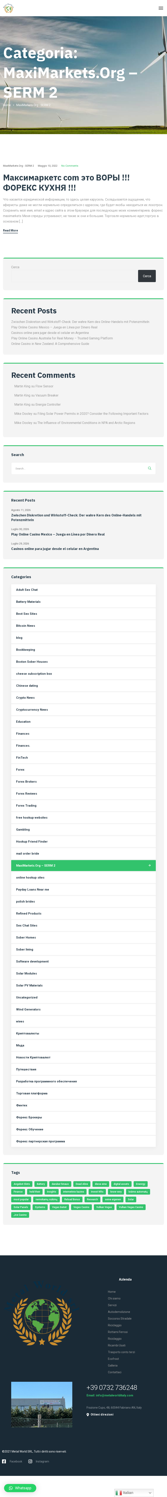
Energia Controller (48, 404)
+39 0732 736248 (112, 1387)
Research (92, 1199)
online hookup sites (30, 877)
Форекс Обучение (29, 1129)
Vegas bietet (59, 1207)
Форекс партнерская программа (40, 1141)
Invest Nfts (97, 1191)
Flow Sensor (44, 386)
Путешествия (26, 1069)
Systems (40, 1207)
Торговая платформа (31, 1093)
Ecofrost (113, 1358)
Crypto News (25, 698)
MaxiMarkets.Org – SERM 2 (35, 865)
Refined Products (28, 913)
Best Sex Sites (26, 614)
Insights (51, 1191)
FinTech (22, 757)
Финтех (21, 1105)
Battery (41, 1184)
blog (19, 638)
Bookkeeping (25, 650)
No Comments (69, 165)
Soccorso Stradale (120, 1318)
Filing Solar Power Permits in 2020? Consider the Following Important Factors (92, 414)
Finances (22, 733)
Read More (10, 230)
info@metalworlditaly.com (114, 1395)
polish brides (25, 901)
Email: (91, 1395)
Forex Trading (26, 805)
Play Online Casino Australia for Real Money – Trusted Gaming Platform (62, 338)
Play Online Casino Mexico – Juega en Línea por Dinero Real (54, 327)
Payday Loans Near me (32, 889)
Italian (127, 1492)
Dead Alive (82, 1184)
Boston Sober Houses (32, 662)
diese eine (101, 1184)
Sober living (24, 949)
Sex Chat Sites (26, 925)
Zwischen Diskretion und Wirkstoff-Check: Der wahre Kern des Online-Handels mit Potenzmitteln (80, 322)
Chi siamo (114, 1298)
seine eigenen (113, 1199)
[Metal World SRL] (17, 8)
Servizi (112, 1305)
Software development (32, 961)
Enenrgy (140, 1184)
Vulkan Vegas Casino (131, 1207)
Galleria (113, 1365)
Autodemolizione (119, 1311)
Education (23, 722)
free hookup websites (31, 817)
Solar (131, 1199)
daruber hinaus (60, 1184)
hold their (35, 1191)
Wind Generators (28, 1009)
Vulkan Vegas (104, 1207)
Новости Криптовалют (33, 1057)
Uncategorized (26, 997)
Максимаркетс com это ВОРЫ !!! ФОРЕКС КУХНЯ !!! (66, 182)
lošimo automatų (138, 1191)
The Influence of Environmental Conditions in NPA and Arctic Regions (86, 423)
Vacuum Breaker (46, 395)
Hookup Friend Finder (32, 841)
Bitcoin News (25, 626)
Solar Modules (26, 973)
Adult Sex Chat (27, 590)
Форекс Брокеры (29, 1117)
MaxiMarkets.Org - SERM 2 (18, 165)
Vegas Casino (81, 1207)
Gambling (23, 829)
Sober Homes (26, 937)
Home (7, 105)
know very (116, 1191)
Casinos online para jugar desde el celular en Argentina (50, 333)
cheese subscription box (34, 674)
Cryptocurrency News (32, 710)
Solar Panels (21, 1207)
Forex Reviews (26, 793)
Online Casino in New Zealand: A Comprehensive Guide (50, 344)
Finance (18, 1191)
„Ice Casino (20, 1214)
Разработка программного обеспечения (46, 1081)
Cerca (15, 267)
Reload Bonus (72, 1199)
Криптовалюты (27, 1033)
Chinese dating (27, 686)
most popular (21, 1199)
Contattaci (114, 1372)
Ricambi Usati (116, 1345)
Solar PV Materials (29, 985)
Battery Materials (28, 602)
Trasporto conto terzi (121, 1352)
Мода (20, 1045)
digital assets (121, 1184)
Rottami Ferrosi (118, 1332)
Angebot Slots (22, 1184)
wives (20, 1021)
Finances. (23, 745)
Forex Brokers (26, 781)
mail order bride (27, 853)
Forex (20, 769)
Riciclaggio (115, 1325)
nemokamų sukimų (46, 1199)
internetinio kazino (73, 1191)
